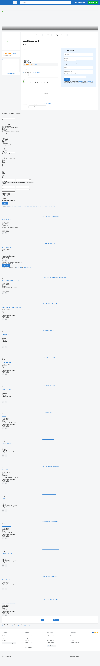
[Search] (21, 2)
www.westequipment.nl (28, 76)
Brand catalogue (28, 647)
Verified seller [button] (26, 60)
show (4, 198)
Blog (26, 644)
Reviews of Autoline (29, 642)
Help (3, 638)
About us (4, 635)
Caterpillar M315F (6, 526)
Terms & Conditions (29, 635)
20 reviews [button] (14, 53)
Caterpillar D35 (6, 334)
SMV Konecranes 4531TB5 (9, 603)
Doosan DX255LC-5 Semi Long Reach (11, 280)
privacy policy (81, 81)
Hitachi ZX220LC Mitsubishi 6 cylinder (11, 307)
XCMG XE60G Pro (6, 219)
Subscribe (6, 265)
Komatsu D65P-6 (6, 443)
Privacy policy (28, 638)
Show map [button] (46, 93)
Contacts (4, 640)
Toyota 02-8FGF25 (6, 362)
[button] (29, 67)
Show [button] (31, 72)
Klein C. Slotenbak (6, 580)
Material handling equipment (18, 625)
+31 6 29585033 (36, 72)
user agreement (89, 81)
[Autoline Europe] (7, 2)
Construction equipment (7, 625)
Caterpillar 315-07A (7, 553)
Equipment (27, 625)
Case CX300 (5, 498)
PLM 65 (4, 416)
